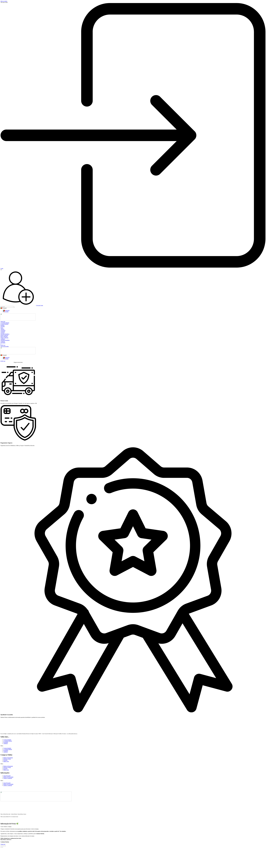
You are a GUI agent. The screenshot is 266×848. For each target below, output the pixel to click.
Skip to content (4, 1)
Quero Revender (7, 775)
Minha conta (6, 761)
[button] (5, 346)
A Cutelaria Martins (7, 741)
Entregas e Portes (7, 759)
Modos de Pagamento (8, 757)
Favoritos (5, 760)
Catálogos (5, 743)
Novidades (5, 742)
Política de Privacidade (8, 777)
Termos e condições (7, 778)
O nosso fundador (7, 739)
